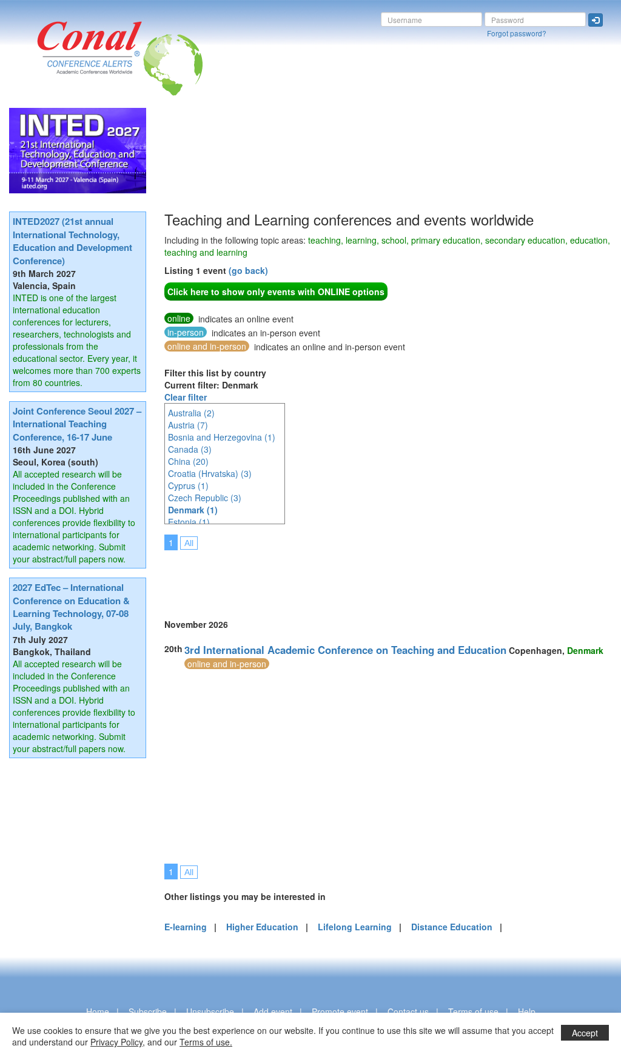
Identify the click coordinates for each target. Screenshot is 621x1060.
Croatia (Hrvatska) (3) (210, 473)
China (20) (188, 461)
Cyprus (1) (188, 485)
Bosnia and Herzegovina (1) (221, 437)
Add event (272, 1011)
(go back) (248, 270)
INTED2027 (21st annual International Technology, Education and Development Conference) (72, 241)
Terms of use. (206, 1042)
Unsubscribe (210, 1011)
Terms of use (473, 1011)
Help (526, 1011)
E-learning (185, 927)
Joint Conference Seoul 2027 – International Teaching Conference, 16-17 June (77, 424)
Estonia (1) (189, 522)
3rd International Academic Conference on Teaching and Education (345, 649)
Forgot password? (516, 33)
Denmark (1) (193, 510)
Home (97, 1011)
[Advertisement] (385, 576)
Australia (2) (191, 413)
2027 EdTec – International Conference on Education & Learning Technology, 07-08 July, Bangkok (71, 607)
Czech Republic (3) (204, 498)
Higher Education (262, 927)
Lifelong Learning (355, 927)
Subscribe (148, 1011)
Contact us (408, 1011)
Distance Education (451, 927)
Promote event (340, 1011)
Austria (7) (188, 425)
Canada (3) (190, 449)
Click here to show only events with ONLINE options (275, 291)
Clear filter (185, 397)
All (188, 543)
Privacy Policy (116, 1042)
